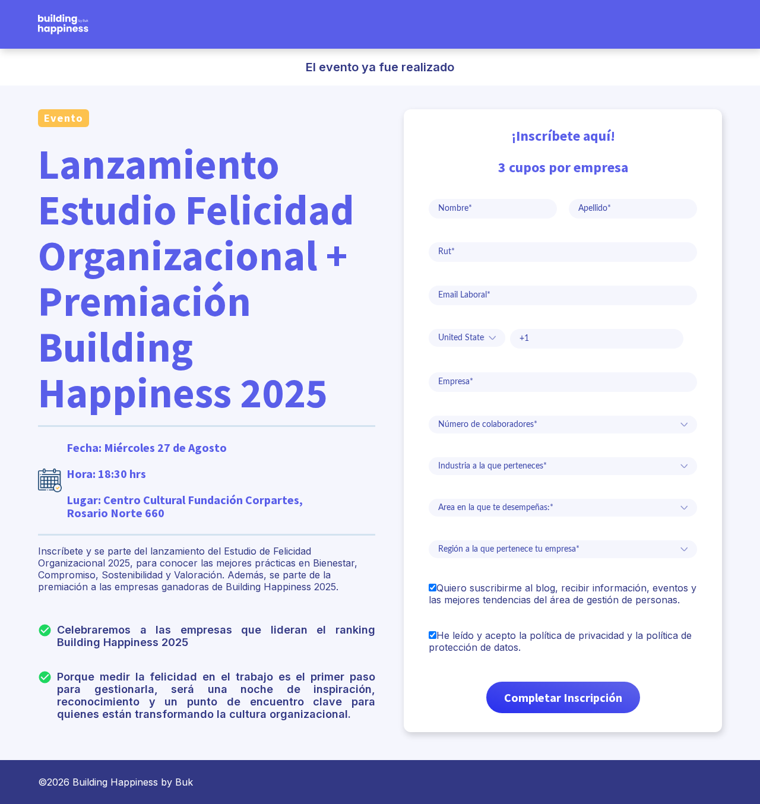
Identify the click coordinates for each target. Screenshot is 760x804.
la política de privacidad (571, 635)
